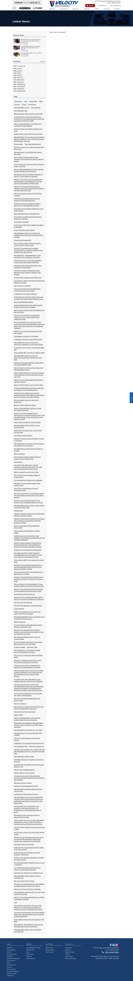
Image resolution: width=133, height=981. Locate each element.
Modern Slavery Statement (12, 974)
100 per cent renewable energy (24, 770)
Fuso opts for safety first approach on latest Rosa (29, 561)
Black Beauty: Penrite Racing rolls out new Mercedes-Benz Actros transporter (28, 925)
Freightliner (32, 104)
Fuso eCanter (18, 144)
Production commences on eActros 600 (27, 550)
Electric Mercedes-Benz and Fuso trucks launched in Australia (27, 409)
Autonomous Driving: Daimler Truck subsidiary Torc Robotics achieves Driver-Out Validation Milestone (29, 538)
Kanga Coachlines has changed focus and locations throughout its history (28, 306)
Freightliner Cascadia (21, 222)
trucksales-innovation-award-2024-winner (28, 339)
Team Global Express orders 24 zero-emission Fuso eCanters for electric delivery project (29, 159)
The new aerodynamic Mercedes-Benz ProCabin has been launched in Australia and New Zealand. (29, 778)
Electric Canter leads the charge (25, 405)
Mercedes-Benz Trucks (21, 107)
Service (87, 9)
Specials (76, 9)
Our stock (64, 9)
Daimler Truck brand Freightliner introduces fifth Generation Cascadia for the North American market (29, 521)
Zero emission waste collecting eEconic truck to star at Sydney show (27, 244)
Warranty (10, 956)
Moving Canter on (20, 703)
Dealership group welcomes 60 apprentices (29, 743)
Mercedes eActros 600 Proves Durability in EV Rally (28, 450)
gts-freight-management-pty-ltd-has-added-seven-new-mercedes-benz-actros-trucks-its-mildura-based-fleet (29, 914)
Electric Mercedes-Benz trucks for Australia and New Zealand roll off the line (28, 170)
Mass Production (20, 622)
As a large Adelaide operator (23, 302)
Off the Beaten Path (21, 746)
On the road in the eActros (23, 602)
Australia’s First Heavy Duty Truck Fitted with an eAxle (28, 431)
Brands (52, 9)
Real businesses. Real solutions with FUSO (28, 114)
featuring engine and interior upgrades (27, 889)
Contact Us (69, 944)
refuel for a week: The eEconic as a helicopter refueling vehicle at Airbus (29, 515)
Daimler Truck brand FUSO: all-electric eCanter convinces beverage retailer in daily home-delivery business (29, 632)
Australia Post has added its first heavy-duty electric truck (29, 766)
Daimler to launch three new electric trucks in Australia (29, 439)
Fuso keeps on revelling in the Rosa (26, 336)
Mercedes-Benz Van (20, 111)
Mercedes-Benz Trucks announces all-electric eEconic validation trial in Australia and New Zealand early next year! (29, 139)
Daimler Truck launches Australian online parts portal (28, 332)
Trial (15, 902)
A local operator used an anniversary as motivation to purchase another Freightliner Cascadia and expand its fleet (29, 119)
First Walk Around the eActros (24, 594)
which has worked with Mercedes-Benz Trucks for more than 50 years (27, 290)
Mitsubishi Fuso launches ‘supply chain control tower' (27, 484)
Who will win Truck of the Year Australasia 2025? (28, 656)
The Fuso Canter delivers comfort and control (27, 739)
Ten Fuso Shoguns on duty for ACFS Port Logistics (28, 194)
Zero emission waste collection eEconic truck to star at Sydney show (27, 458)
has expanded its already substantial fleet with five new (28, 790)
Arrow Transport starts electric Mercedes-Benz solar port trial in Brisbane (28, 643)
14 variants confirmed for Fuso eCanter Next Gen (29, 348)
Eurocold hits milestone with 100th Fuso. (28, 277)
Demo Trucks (50, 950)
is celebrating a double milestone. (25, 294)
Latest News (33, 101)
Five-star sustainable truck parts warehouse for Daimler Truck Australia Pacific (29, 389)
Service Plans (11, 960)
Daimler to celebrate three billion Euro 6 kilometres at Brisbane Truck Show (28, 661)
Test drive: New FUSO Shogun (24, 881)
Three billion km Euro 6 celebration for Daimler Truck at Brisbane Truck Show (27, 666)
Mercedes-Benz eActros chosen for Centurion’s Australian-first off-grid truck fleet (28, 358)
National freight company (23, 783)
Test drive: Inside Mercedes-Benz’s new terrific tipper (27, 699)
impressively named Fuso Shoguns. (26, 794)
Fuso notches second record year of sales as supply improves (29, 165)
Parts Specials (11, 965)
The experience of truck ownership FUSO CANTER (28, 734)
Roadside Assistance (13, 958)
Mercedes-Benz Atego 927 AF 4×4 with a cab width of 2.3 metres (29, 893)
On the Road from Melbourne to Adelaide (28, 480)
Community (18, 101)
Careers (91, 5)
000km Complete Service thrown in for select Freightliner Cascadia (27, 613)
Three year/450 (19, 609)
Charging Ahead (19, 647)
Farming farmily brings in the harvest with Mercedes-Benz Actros (28, 369)
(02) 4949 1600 (112, 952)
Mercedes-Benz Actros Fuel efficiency (27, 214)
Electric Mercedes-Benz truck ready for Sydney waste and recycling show (27, 719)
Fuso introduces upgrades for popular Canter (27, 532)
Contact (117, 9)
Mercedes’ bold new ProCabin (24, 844)
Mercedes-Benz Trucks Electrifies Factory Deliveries (28, 153)
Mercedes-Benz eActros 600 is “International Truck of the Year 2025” (29, 506)
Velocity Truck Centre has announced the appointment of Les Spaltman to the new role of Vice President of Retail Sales (28, 181)
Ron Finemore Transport (22, 286)
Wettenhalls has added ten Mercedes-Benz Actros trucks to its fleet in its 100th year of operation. (28, 725)
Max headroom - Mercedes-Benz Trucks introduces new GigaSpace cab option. (27, 256)
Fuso (25, 101)
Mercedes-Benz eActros (33, 144)
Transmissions (30, 958)
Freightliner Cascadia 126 (22, 240)
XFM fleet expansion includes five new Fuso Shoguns (29, 760)
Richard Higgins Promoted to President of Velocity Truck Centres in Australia (28, 175)
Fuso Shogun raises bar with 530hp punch (28, 873)
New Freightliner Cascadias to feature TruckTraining (27, 476)
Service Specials (12, 954)
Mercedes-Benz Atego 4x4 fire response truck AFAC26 (27, 930)
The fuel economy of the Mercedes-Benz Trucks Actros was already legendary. (27, 261)
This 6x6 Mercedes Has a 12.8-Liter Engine (28, 605)
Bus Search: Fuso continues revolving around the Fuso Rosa (27, 816)
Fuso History (18, 462)
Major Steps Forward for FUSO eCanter (27, 422)
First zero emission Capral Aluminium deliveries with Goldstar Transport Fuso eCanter (27, 272)
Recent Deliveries (70, 958)
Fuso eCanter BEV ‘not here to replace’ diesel (29, 353)
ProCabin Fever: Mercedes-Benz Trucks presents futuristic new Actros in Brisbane (28, 680)
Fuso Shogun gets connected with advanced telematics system (29, 282)
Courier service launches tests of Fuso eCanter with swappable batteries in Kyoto (28, 501)
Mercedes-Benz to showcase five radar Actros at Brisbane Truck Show (27, 651)
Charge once (18, 511)
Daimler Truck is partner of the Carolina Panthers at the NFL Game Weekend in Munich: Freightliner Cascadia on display (28, 545)
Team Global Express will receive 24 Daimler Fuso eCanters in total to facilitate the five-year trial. (29, 375)
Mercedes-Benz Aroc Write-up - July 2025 (28, 730)
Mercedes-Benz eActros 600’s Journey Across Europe (27, 426)
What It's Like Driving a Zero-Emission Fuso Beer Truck (29, 148)
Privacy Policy (11, 969)
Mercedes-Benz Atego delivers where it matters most (27, 877)
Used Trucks (30, 954)
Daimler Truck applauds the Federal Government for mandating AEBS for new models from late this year (28, 250)
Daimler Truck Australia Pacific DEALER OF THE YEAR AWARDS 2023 (29, 364)
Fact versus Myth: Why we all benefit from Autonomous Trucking (28, 573)
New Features (35, 107)
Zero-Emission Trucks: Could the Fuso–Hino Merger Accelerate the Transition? (29, 708)
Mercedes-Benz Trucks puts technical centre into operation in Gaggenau (29, 445)
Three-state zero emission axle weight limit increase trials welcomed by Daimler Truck (28, 298)
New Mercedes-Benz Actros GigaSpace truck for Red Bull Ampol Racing (29, 618)
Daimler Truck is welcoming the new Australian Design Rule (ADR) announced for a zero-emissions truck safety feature (29, 395)
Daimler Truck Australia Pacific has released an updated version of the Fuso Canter (29, 885)
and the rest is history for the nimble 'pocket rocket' (29, 833)
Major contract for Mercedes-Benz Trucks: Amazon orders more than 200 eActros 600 (29, 585)
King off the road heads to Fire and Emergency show (26, 489)
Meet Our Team (70, 952)
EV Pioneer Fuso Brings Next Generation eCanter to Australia (28, 218)
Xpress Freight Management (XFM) (26, 786)
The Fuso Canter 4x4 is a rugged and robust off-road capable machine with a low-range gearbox (29, 495)
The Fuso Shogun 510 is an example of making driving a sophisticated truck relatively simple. (27, 317)
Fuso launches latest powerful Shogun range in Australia (29, 864)
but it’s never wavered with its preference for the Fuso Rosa (29, 311)
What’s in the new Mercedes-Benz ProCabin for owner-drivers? (29, 858)
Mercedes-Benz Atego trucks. (24, 756)
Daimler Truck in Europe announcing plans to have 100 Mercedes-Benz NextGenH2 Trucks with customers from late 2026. (28, 839)
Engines (28, 956)
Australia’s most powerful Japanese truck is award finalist (29, 210)
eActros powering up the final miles (26, 472)
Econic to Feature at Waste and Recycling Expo (28, 130)
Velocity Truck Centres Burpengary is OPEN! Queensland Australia (29, 898)
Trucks (24, 104)
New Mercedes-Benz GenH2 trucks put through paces (27, 638)
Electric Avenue (19, 454)
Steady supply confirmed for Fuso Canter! (28, 134)
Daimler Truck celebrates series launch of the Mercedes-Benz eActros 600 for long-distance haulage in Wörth (28, 567)
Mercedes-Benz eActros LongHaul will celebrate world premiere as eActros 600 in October (28, 235)
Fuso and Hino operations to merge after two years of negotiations (28, 694)
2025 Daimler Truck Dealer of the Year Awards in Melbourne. (27, 853)
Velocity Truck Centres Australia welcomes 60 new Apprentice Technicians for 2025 (28, 590)
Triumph (17, 104)
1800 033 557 (116, 3)
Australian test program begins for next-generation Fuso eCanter (28, 266)
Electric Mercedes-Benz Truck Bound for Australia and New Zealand (27, 125)
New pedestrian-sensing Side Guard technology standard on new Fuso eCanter (28, 343)
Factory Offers (11, 950)
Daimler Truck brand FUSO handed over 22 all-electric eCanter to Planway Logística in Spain (28, 579)
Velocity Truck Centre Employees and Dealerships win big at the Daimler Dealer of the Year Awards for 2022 (29, 188)
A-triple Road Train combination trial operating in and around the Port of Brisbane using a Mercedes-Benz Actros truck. (27, 809)
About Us (68, 950)
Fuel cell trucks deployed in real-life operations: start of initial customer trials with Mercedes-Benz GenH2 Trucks (28, 467)
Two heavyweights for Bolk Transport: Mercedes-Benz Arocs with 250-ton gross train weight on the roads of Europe (28, 555)
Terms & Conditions (13, 971)
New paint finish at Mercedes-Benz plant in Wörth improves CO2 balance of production (29, 598)
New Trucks (49, 948)
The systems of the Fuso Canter (25, 712)
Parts (97, 9)
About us (103, 5)
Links (8, 944)
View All (42, 61)
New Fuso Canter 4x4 (36, 746)
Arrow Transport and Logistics (24, 230)
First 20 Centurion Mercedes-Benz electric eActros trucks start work (28, 626)
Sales (41, 101)
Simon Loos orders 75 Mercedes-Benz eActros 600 (27, 527)
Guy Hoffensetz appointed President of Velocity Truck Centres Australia (27, 869)
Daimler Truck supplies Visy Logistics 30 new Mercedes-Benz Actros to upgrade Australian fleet (29, 751)
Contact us (117, 5)
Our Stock (49, 944)
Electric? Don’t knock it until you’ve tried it (28, 385)
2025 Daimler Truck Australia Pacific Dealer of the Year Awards (29, 848)
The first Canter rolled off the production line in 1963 (29, 828)
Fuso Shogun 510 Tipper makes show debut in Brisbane (29, 226)
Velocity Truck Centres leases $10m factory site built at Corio (28, 381)
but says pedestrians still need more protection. (26, 401)
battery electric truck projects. (24, 773)
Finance (107, 9)
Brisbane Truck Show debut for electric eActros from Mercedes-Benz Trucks (27, 204)
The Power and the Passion (23, 435)
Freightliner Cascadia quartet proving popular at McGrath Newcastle (27, 199)
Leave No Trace (32, 647)
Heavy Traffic (18, 715)
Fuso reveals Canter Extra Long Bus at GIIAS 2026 (29, 920)
